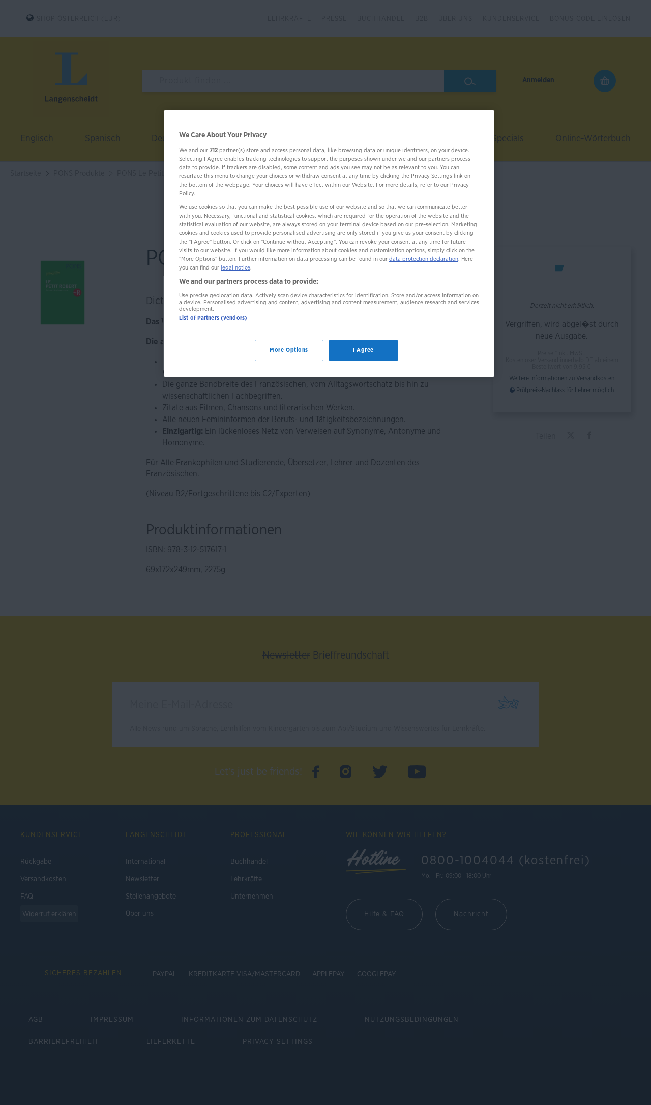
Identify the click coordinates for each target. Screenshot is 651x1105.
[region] (329, 243)
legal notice (235, 268)
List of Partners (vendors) (213, 318)
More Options (289, 350)
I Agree (363, 350)
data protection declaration (423, 259)
